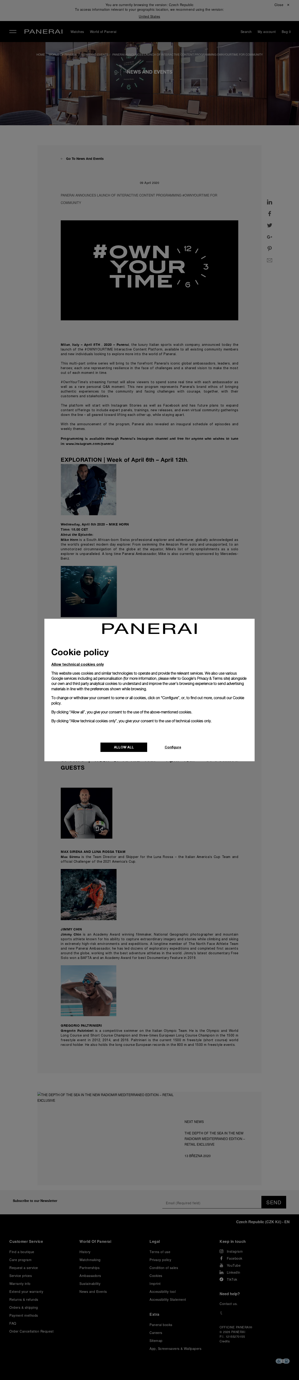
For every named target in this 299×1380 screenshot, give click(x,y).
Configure (173, 747)
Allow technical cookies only (77, 664)
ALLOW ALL (124, 747)
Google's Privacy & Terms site (205, 678)
